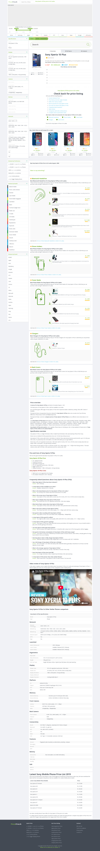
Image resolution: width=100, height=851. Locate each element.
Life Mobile (11, 216)
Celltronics (11, 243)
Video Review (52, 109)
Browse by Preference (14, 161)
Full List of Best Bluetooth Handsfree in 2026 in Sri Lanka (50, 241)
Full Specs (69, 51)
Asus (62, 35)
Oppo (71, 35)
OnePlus (10, 302)
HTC (54, 35)
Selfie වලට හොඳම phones (14, 170)
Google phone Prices (56, 840)
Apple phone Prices (56, 828)
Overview (53, 51)
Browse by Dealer (13, 183)
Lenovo (10, 284)
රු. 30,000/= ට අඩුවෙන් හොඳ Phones (17, 164)
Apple (28, 35)
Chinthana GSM (12, 240)
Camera (10, 79)
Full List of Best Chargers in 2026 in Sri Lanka (47, 361)
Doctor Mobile (12, 234)
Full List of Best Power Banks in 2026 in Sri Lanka (48, 328)
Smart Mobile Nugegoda (15, 198)
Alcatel (10, 257)
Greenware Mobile (13, 231)
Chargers (51, 119)
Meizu (9, 290)
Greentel (11, 192)
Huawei (45, 35)
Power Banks (79, 117)
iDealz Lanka (12, 228)
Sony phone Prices (55, 830)
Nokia (9, 299)
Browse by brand (12, 254)
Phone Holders (67, 117)
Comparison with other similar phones (58, 111)
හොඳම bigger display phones (15, 179)
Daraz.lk (11, 237)
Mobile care (12, 210)
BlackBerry (11, 266)
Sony (37, 35)
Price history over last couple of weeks (58, 100)
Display (10, 52)
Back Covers (61, 119)
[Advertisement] (50, 16)
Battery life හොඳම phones (14, 173)
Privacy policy (80, 830)
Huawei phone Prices (56, 832)
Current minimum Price (54, 98)
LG (9, 287)
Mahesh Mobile (12, 186)
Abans (10, 204)
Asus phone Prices (55, 836)
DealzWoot (11, 249)
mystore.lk (11, 225)
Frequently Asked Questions (55, 107)
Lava (9, 281)
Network (10, 116)
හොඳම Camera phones (13, 176)
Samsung (20, 35)
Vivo (9, 314)
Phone (12, 2)
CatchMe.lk (11, 201)
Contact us (79, 832)
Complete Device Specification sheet (57, 112)
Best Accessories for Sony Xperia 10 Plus (58, 103)
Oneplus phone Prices (56, 842)
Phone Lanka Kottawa (14, 189)
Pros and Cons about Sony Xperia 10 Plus (58, 105)
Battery (10, 97)
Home (11, 35)
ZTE (9, 320)
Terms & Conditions (81, 828)
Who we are (79, 826)
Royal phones (12, 222)
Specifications (12, 38)
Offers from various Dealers (55, 101)
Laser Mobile (12, 195)
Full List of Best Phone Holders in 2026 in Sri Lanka (49, 274)
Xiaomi (10, 317)
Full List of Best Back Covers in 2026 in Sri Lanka (48, 396)
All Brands (88, 35)
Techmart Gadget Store (14, 207)
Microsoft (10, 293)
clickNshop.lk (12, 219)
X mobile (11, 213)
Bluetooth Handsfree (54, 117)
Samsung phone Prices (56, 826)
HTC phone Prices (55, 834)
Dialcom (11, 246)
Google (79, 35)
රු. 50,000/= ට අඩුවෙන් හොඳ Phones (17, 167)
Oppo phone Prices (56, 838)
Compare (84, 51)
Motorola (10, 296)
